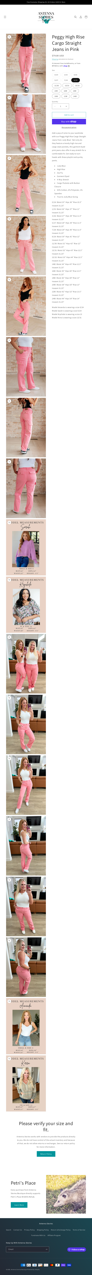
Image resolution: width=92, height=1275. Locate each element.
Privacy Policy (29, 1230)
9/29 (75, 80)
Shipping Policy (43, 1230)
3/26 (77, 75)
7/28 (67, 80)
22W (65, 96)
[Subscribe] (46, 1249)
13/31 (67, 85)
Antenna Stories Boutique (19, 1269)
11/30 (57, 85)
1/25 (67, 75)
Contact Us (17, 1230)
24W (75, 96)
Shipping (55, 59)
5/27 (58, 80)
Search (8, 1230)
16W (65, 91)
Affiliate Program (54, 1235)
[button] (5, 17)
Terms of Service (79, 1230)
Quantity (55, 102)
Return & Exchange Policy (60, 1230)
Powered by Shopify (33, 1269)
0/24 (58, 75)
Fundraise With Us (38, 1235)
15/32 (77, 85)
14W (56, 91)
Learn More (19, 1205)
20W (56, 96)
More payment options (69, 127)
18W (74, 91)
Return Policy (46, 1154)
